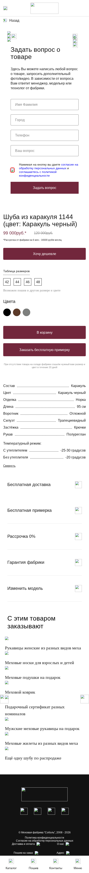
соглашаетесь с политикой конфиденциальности (38, 173)
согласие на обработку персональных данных (48, 166)
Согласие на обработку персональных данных (44, 840)
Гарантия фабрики (25, 562)
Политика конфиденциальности (44, 837)
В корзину (44, 332)
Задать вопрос (44, 188)
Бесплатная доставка (29, 484)
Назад (14, 20)
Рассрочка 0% (21, 536)
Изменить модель (25, 588)
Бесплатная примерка (29, 510)
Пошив (33, 868)
